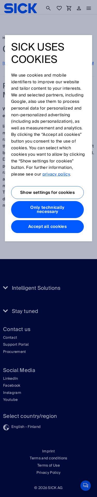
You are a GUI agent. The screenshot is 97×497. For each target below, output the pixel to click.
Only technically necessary (47, 209)
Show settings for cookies (47, 192)
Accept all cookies (47, 226)
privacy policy (56, 174)
